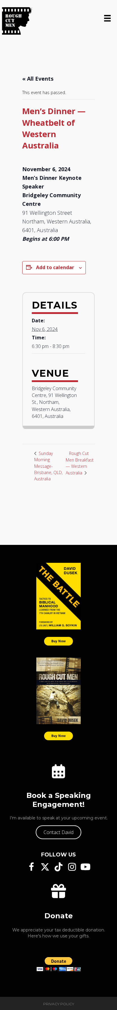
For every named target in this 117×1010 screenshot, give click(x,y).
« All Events (37, 78)
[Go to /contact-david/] (58, 771)
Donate (58, 915)
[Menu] (107, 18)
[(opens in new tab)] (58, 596)
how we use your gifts (65, 936)
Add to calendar (55, 267)
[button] (58, 832)
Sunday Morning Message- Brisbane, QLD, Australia (48, 466)
